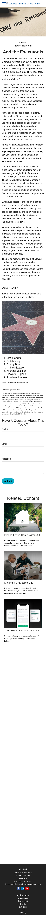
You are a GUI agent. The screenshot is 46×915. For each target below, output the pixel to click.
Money (23, 913)
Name (5, 429)
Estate (23, 904)
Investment (23, 901)
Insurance (23, 907)
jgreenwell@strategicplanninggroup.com (23, 884)
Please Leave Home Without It (22, 535)
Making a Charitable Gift (18, 582)
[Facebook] (18, 888)
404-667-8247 (26, 873)
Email (4, 444)
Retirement (23, 898)
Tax (23, 910)
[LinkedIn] (22, 888)
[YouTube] (27, 888)
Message (6, 459)
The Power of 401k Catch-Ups (21, 630)
